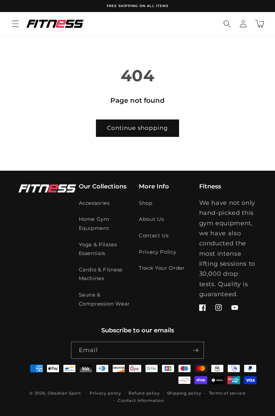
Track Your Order (162, 268)
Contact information (141, 400)
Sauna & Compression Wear (104, 299)
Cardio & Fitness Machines (101, 274)
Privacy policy (105, 393)
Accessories (94, 203)
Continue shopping (137, 127)
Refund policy (144, 393)
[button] (15, 24)
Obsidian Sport (64, 393)
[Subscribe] (195, 350)
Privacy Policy (157, 252)
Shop (146, 203)
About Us (151, 219)
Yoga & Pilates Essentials (98, 249)
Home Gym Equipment (94, 223)
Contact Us (154, 235)
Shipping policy (184, 393)
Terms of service (227, 393)
